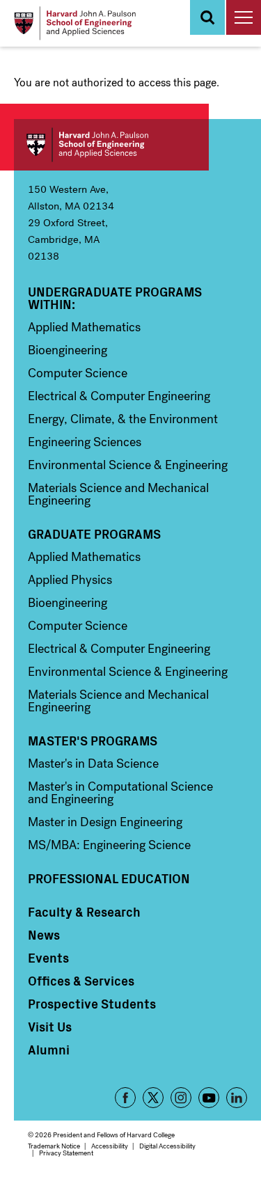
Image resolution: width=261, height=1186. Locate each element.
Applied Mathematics (84, 327)
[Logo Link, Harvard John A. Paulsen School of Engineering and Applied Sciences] (75, 23)
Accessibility (109, 1146)
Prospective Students (92, 1003)
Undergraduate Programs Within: (115, 297)
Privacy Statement (66, 1152)
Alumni (49, 1049)
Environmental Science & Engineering (128, 465)
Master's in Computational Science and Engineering (120, 792)
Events (48, 957)
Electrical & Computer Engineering (119, 396)
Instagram (181, 1097)
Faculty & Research (84, 912)
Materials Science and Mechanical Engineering (118, 494)
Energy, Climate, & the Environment (123, 419)
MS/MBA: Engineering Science (109, 845)
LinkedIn (236, 1097)
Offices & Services (81, 980)
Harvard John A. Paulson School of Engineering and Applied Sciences (111, 145)
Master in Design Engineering (105, 822)
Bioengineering (67, 350)
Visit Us (50, 1026)
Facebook (125, 1097)
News (44, 934)
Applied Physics (70, 580)
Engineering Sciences (84, 442)
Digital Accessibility (167, 1146)
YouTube (208, 1097)
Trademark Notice (54, 1146)
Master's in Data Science (93, 763)
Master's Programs (92, 740)
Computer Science (77, 373)
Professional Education (109, 878)
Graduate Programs (94, 534)
